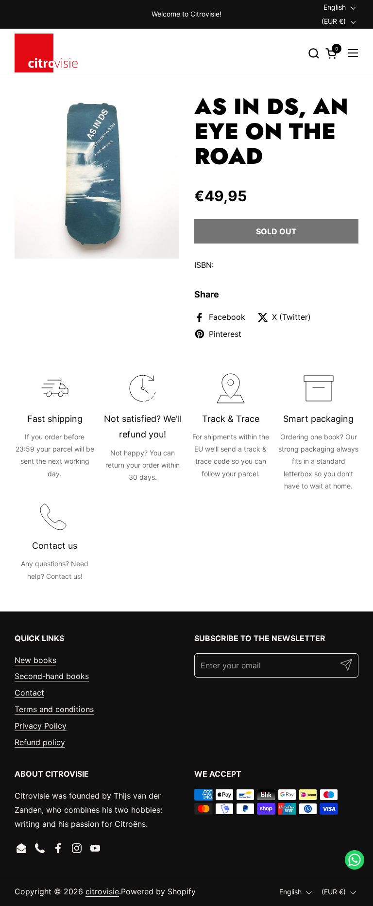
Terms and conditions (54, 709)
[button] (313, 53)
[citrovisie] (46, 53)
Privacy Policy (41, 726)
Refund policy (40, 742)
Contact (29, 692)
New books (35, 660)
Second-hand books (52, 676)
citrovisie (102, 891)
